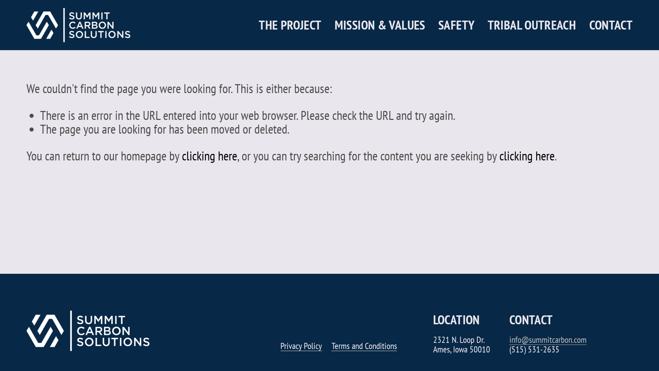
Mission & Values (380, 25)
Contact (611, 25)
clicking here (209, 156)
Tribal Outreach (532, 25)
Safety (456, 25)
